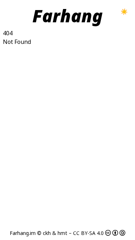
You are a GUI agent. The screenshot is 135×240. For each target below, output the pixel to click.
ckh (47, 233)
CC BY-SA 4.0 (88, 233)
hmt (62, 233)
